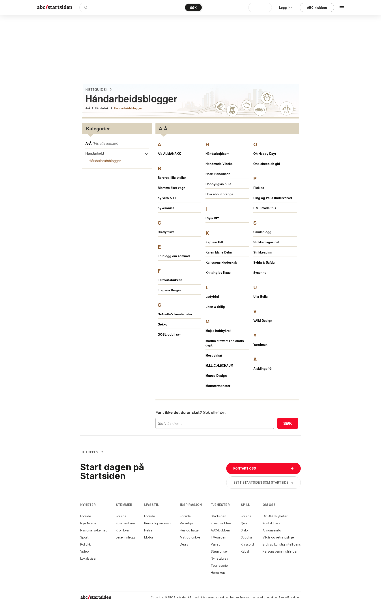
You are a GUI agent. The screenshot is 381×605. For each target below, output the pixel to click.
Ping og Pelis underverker (272, 198)
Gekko (162, 324)
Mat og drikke (190, 537)
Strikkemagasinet (266, 242)
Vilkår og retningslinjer (279, 537)
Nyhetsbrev (219, 558)
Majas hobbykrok (218, 330)
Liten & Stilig (215, 306)
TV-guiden (218, 537)
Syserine (259, 272)
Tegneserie (219, 565)
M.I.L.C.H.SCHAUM (219, 365)
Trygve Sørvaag (240, 597)
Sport (84, 537)
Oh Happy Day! (264, 153)
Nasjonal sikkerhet (93, 530)
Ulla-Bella (260, 296)
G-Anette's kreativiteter (175, 314)
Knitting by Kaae (218, 272)
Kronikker (122, 530)
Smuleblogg (262, 232)
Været (215, 544)
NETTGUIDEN (96, 90)
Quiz (244, 523)
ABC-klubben (220, 530)
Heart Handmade (217, 174)
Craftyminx (166, 232)
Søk (287, 423)
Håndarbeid (102, 108)
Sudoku (246, 537)
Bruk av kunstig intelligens (282, 544)
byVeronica (166, 208)
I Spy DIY (212, 218)
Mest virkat (213, 355)
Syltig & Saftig (264, 262)
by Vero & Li (167, 198)
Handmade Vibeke (219, 163)
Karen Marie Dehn (218, 252)
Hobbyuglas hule (218, 184)
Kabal (245, 551)
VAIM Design (262, 320)
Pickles (258, 187)
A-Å (87, 108)
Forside (85, 516)
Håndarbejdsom (217, 153)
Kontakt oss (271, 523)
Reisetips (187, 523)
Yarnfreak (260, 344)
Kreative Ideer (221, 523)
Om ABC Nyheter (275, 516)
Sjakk (244, 530)
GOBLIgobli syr (169, 334)
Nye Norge (88, 523)
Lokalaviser (88, 558)
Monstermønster (217, 385)
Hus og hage (189, 530)
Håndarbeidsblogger (128, 108)
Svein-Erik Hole (289, 597)
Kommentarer (125, 523)
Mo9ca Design (216, 375)
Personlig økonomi (157, 523)
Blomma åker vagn (171, 187)
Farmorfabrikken (170, 280)
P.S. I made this (264, 208)
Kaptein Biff (214, 242)
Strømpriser (219, 551)
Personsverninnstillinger (280, 551)
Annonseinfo (272, 530)
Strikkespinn (262, 252)
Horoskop (218, 572)
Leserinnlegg (125, 537)
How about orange (219, 194)
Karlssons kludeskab (221, 262)
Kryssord (247, 544)
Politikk (85, 544)
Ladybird (212, 296)
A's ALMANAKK (169, 153)
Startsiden (218, 516)
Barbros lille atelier (172, 177)
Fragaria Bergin (169, 290)
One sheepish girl (266, 163)
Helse (148, 530)
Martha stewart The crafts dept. (224, 343)
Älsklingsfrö (262, 368)
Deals (184, 544)
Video (84, 551)
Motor (148, 537)
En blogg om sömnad (174, 256)
